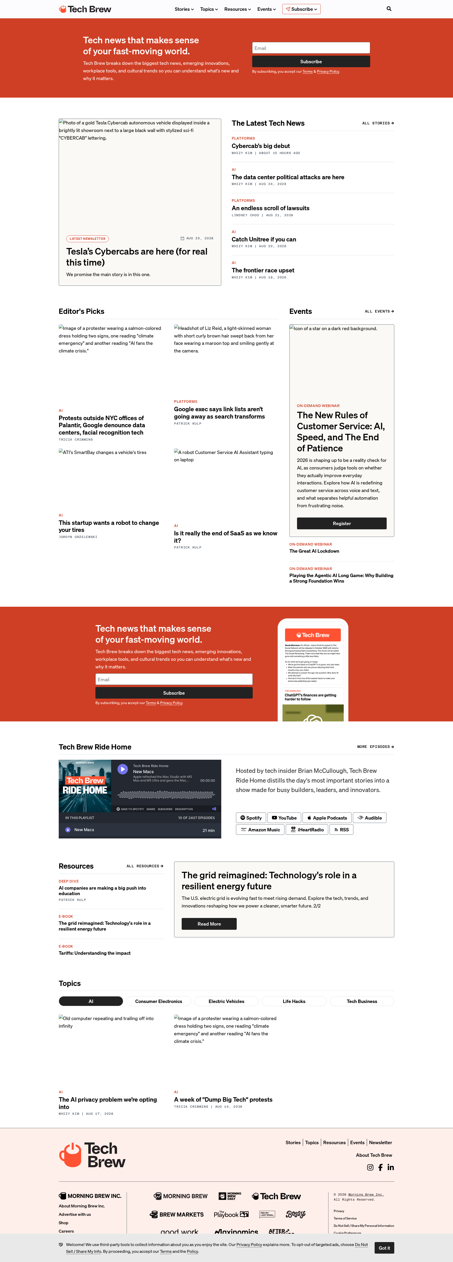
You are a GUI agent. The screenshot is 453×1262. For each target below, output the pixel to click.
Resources (235, 9)
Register (342, 523)
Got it (384, 1248)
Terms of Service (345, 1218)
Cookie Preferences (347, 1233)
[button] (140, 202)
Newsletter (380, 1142)
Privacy (339, 1211)
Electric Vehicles (226, 1001)
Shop (63, 1222)
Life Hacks (294, 1001)
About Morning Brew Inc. (82, 1205)
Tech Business (362, 1001)
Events (264, 9)
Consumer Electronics (158, 1001)
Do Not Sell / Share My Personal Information (364, 1226)
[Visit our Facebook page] (380, 1167)
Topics (207, 9)
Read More (209, 924)
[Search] (389, 9)
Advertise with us (75, 1214)
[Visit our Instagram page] (370, 1167)
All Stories (376, 123)
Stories (182, 9)
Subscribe (311, 61)
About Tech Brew (374, 1155)
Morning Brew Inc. (366, 1194)
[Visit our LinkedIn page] (390, 1167)
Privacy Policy (249, 1244)
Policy (192, 1251)
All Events (377, 311)
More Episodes (373, 746)
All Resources (143, 866)
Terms (166, 1251)
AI (91, 1001)
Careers (66, 1231)
